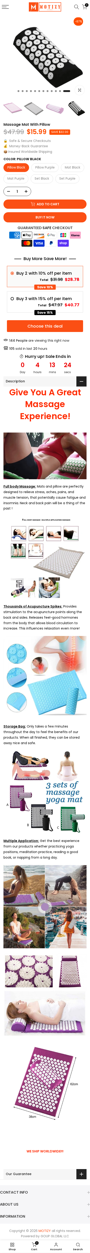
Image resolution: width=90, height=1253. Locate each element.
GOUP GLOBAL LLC (55, 1236)
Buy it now (45, 217)
